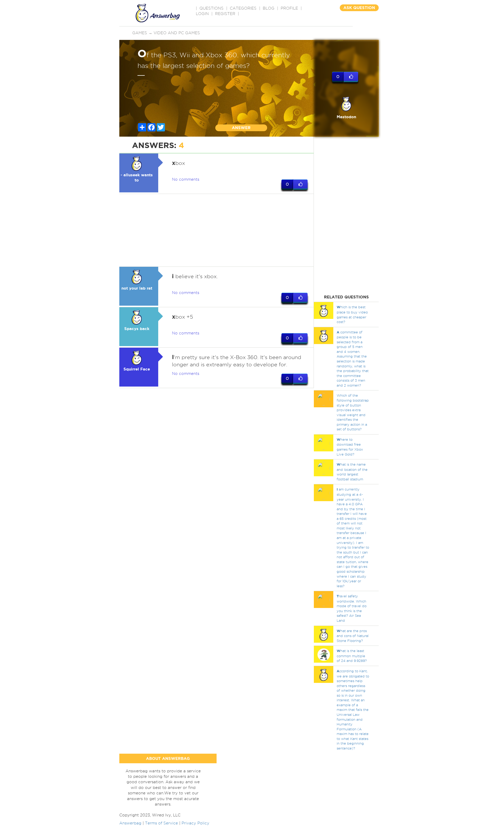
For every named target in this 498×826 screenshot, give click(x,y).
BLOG (268, 8)
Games (139, 33)
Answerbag (130, 823)
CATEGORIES (243, 8)
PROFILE (289, 8)
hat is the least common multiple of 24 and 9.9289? (352, 655)
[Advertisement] (216, 230)
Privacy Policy (195, 823)
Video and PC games (177, 33)
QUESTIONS (211, 8)
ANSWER (241, 127)
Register (225, 14)
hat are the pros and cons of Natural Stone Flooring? (353, 635)
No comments (185, 179)
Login (202, 14)
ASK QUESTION (359, 7)
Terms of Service (161, 823)
